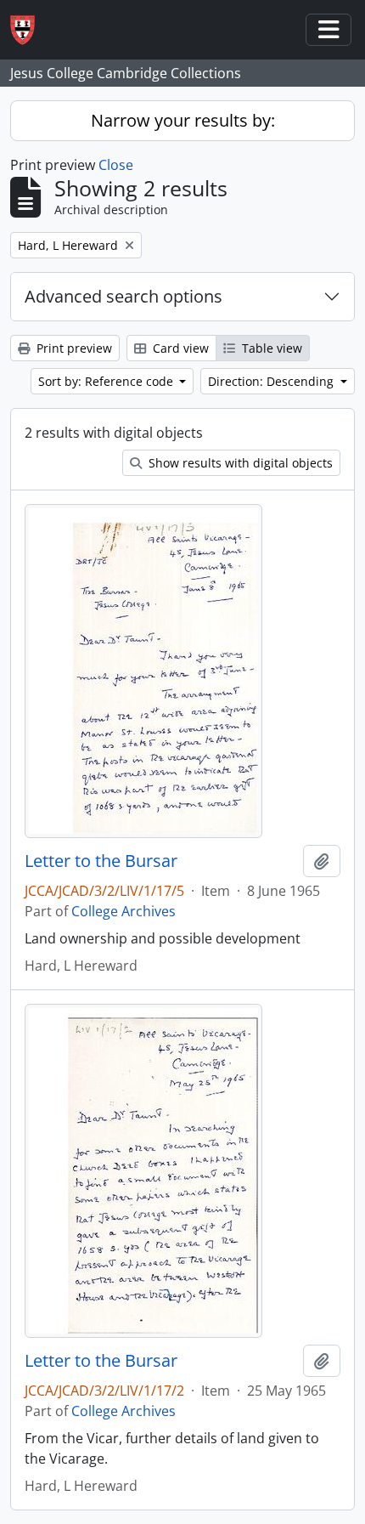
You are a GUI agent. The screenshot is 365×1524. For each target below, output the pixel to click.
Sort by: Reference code (107, 381)
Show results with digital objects (239, 463)
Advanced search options (123, 296)
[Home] (29, 30)
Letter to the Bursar (101, 861)
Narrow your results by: (183, 120)
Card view (179, 348)
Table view (270, 348)
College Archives (123, 911)
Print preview (72, 348)
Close (115, 165)
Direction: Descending (272, 381)
